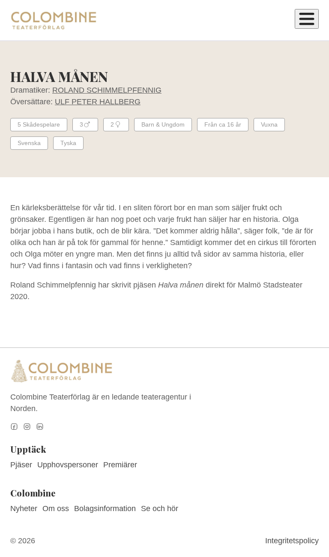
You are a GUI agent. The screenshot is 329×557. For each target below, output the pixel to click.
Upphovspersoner (67, 464)
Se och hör (159, 508)
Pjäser (21, 464)
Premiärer (120, 464)
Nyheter (23, 508)
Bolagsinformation (105, 508)
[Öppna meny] (307, 19)
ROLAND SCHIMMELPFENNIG (107, 90)
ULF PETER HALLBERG (98, 101)
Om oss (55, 508)
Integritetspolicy (292, 540)
